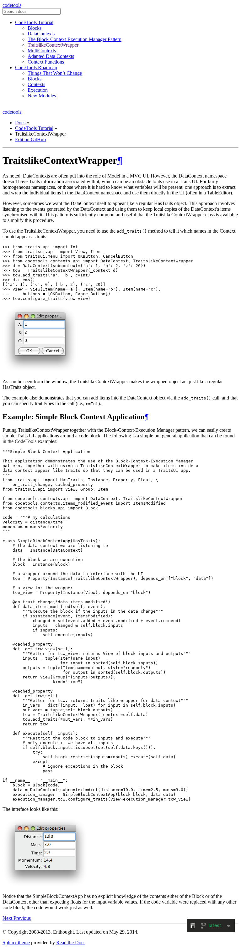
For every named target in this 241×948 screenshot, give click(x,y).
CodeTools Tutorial (34, 22)
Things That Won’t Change (55, 73)
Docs (20, 122)
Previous (22, 918)
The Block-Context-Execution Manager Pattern (74, 39)
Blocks (34, 28)
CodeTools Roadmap (36, 67)
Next (8, 918)
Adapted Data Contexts (51, 56)
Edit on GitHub (30, 139)
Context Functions (46, 61)
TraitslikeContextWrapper (53, 45)
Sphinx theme (16, 942)
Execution (38, 90)
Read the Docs (70, 942)
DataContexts (41, 33)
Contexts (36, 84)
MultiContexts (42, 50)
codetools (12, 5)
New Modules (42, 95)
